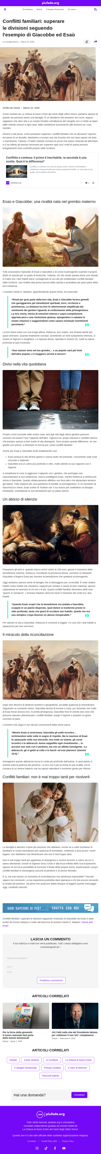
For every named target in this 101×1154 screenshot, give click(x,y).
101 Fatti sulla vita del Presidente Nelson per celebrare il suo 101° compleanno (75, 1034)
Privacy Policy (68, 1141)
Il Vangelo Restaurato (55, 9)
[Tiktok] (46, 1148)
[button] (5, 9)
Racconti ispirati (50, 1075)
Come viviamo (31, 1060)
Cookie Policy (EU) (49, 1141)
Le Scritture (52, 1060)
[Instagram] (37, 1148)
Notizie (39, 9)
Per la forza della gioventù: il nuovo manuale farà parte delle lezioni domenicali (18, 1035)
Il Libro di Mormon (77, 1067)
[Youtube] (64, 1148)
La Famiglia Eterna (10, 42)
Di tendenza (28, 9)
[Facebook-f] (55, 1148)
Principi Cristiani (52, 1067)
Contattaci (31, 1141)
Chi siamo (72, 9)
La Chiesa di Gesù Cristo (78, 1060)
